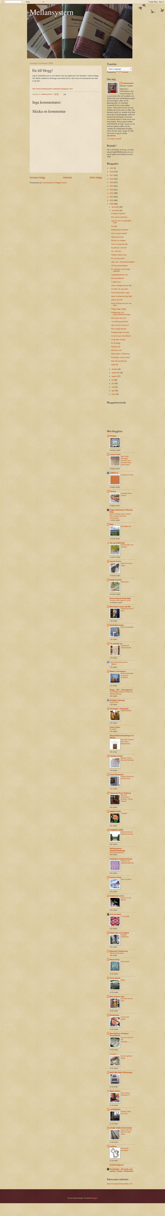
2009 (112, 204)
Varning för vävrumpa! (125, 1149)
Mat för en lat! (116, 350)
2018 (112, 172)
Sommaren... (125, 582)
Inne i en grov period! (119, 233)
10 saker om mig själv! (119, 289)
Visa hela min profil (114, 139)
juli (113, 380)
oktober (115, 369)
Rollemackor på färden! (119, 230)
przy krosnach (115, 914)
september (116, 373)
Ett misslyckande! (118, 258)
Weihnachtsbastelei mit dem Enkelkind (127, 675)
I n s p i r (113, 1054)
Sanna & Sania (115, 877)
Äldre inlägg (96, 177)
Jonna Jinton (115, 727)
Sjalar (123, 980)
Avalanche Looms (117, 896)
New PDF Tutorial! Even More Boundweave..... (127, 742)
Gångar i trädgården (125, 936)
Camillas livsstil (116, 756)
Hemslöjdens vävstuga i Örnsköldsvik (119, 1034)
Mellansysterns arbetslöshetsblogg (117, 850)
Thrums (113, 491)
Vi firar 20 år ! (114, 702)
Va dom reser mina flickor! (121, 336)
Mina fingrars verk (117, 997)
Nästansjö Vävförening (119, 951)
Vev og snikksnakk (117, 543)
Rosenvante (114, 1015)
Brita (111, 524)
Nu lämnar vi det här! (119, 248)
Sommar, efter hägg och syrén (120, 600)
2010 (112, 200)
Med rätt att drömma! (119, 361)
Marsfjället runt (126, 526)
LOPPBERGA (115, 1109)
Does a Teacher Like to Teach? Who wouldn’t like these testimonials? (120, 516)
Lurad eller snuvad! (118, 340)
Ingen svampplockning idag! (121, 296)
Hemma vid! (115, 347)
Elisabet (113, 436)
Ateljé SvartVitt (116, 580)
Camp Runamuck (116, 774)
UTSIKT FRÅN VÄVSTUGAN (121, 1128)
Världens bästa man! (119, 255)
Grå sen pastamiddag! (119, 266)
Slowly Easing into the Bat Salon (127, 777)
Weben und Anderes (118, 671)
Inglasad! (114, 364)
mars (114, 394)
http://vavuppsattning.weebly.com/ (120, 1184)
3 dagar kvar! (116, 282)
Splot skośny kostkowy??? (125, 1094)
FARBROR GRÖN (116, 830)
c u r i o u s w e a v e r (118, 662)
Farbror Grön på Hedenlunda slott (127, 833)
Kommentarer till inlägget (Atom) (55, 183)
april (113, 391)
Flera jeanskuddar (127, 627)
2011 (112, 197)
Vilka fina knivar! (117, 237)
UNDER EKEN (115, 811)
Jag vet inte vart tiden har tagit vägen (126, 1132)
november (115, 210)
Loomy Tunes (115, 454)
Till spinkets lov (116, 644)
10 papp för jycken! (118, 213)
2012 (112, 193)
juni (113, 383)
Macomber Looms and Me (120, 607)
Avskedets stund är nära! (120, 357)
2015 (112, 182)
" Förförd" (124, 813)
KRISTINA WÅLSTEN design (121, 1072)
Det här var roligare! (118, 240)
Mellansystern (51, 12)
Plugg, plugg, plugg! (118, 309)
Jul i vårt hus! (116, 251)
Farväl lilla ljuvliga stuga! (120, 293)
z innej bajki (125, 916)
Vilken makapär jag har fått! (121, 285)
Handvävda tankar (117, 625)
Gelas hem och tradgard (119, 933)
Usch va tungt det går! (119, 244)
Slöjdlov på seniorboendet (126, 647)
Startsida (67, 177)
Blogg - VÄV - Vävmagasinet (121, 690)
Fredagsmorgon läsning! (120, 332)
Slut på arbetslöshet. (117, 852)
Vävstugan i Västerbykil (119, 709)
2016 (112, 179)
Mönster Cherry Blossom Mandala (127, 759)
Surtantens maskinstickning (121, 859)
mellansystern (128, 83)
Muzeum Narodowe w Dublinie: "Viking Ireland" (127, 798)
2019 (112, 168)
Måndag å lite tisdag (117, 953)
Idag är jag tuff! (116, 300)
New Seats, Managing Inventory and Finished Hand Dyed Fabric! (126, 461)
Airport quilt (125, 962)
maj (113, 387)
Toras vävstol (115, 978)
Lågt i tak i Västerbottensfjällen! (123, 262)
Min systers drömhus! (119, 217)
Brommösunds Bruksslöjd (120, 598)
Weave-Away (115, 960)
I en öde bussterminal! (119, 322)
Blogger (94, 1198)
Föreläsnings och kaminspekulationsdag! (120, 313)
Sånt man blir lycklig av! (120, 325)
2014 (112, 186)
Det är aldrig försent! (118, 329)
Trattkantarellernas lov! (119, 275)
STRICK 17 (114, 473)
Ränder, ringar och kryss (126, 1112)
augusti (115, 376)
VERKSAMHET (126, 711)
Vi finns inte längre (125, 1018)
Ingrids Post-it (115, 561)
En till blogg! (115, 343)
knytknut (113, 1146)
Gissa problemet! (117, 278)
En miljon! (113, 729)
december (115, 207)
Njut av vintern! (126, 879)
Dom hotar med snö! (118, 318)
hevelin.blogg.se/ (116, 1165)
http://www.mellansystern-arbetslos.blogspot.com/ (52, 89)
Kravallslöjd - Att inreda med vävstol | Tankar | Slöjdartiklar (122, 1170)
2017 (112, 175)
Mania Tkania (115, 1091)
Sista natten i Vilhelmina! (120, 354)
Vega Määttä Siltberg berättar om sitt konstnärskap (121, 693)
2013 (112, 190)
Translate (124, 72)
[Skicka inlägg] (64, 94)
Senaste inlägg (37, 177)
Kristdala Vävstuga (117, 700)
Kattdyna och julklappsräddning (127, 862)
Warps (114, 664)
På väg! (114, 226)
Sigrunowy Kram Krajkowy (120, 793)
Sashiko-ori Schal (127, 475)
